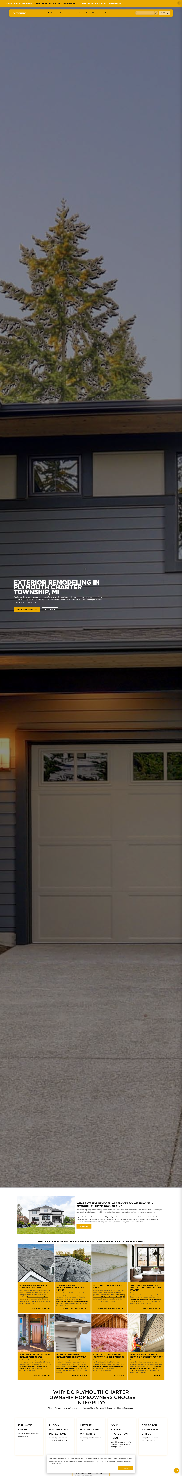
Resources (108, 13)
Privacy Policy (56, 1463)
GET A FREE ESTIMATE (27, 610)
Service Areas (65, 13)
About (78, 13)
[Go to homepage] (19, 14)
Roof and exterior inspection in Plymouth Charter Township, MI (145, 1368)
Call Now (50, 610)
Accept (125, 1468)
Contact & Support (92, 13)
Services (51, 13)
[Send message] (176, 1470)
